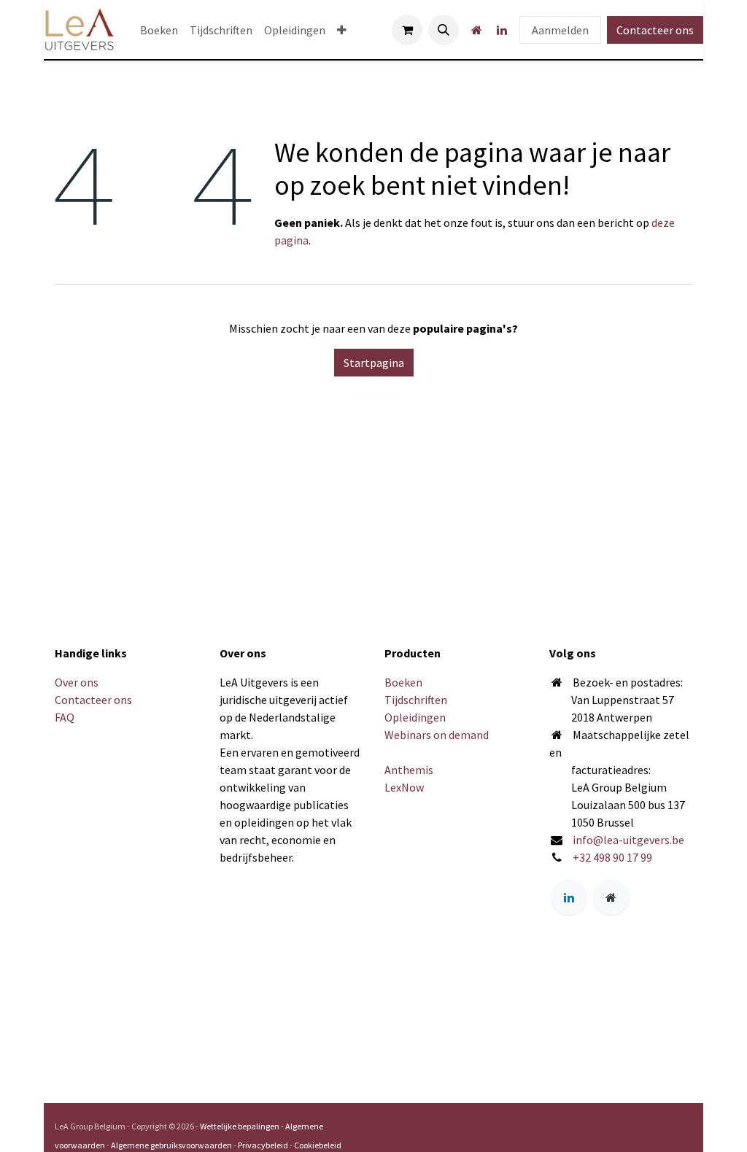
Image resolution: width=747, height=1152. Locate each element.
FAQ (64, 717)
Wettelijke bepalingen (239, 1126)
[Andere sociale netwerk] (476, 30)
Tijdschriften (415, 699)
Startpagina (374, 362)
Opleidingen (415, 717)
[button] (443, 30)
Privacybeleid (263, 1145)
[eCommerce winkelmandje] (407, 30)
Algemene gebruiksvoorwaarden (171, 1145)
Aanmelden (560, 30)
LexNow (404, 787)
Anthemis (408, 769)
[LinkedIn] (502, 30)
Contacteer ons (655, 30)
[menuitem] (159, 30)
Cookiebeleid (317, 1145)
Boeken (403, 682)
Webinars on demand (436, 734)
